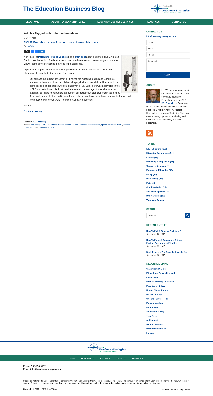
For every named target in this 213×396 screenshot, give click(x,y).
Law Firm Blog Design (176, 389)
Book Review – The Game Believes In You (166, 252)
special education (108, 125)
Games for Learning (158, 166)
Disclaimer (105, 358)
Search (187, 215)
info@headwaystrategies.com (161, 36)
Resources (153, 22)
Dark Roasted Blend (156, 328)
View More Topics (155, 200)
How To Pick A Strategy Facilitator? (163, 231)
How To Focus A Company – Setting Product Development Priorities (164, 241)
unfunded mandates (46, 127)
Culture (152, 157)
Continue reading (33, 111)
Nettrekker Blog (154, 294)
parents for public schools (76, 125)
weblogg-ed (152, 320)
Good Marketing (156, 187)
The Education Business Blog (63, 9)
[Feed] (149, 133)
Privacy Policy (87, 358)
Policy (151, 174)
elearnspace (152, 277)
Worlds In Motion (154, 324)
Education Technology (160, 153)
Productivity (154, 178)
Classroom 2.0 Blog (156, 269)
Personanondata (154, 303)
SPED (119, 125)
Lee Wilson (52, 389)
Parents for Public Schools (53, 57)
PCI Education (168, 103)
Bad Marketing (155, 196)
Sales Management (157, 191)
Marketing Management (160, 161)
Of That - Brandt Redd (157, 299)
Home (32, 22)
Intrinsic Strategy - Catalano (160, 282)
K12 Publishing (39, 122)
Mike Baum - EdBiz (155, 286)
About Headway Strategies (68, 22)
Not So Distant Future (157, 290)
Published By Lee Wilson (170, 8)
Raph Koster (152, 307)
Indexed (150, 333)
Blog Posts (137, 358)
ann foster (35, 125)
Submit (168, 75)
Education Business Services (115, 22)
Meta (150, 183)
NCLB (43, 125)
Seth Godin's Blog (155, 311)
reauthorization (94, 125)
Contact (179, 22)
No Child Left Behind (55, 125)
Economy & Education (159, 170)
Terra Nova (151, 316)
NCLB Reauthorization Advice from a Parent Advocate (61, 42)
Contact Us (121, 358)
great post (80, 57)
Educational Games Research (160, 273)
